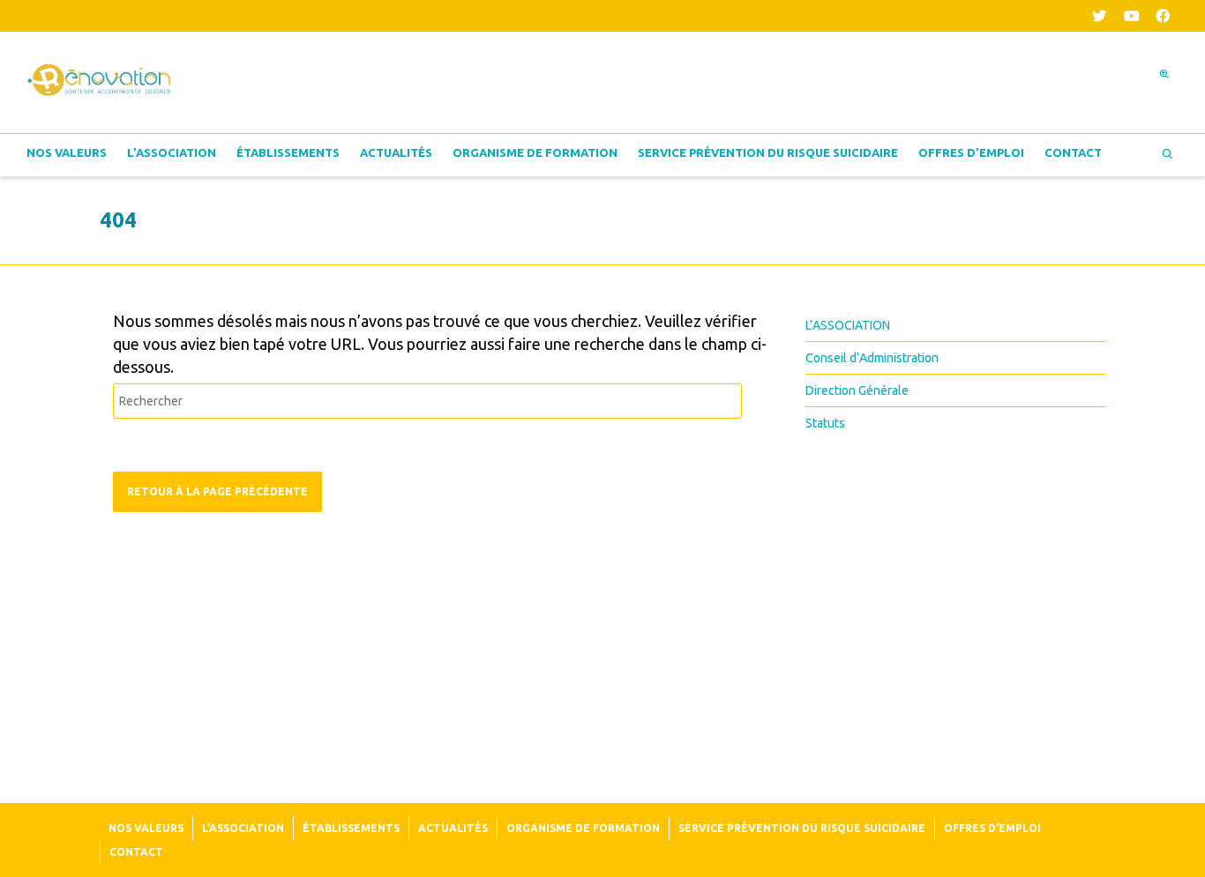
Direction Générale (857, 390)
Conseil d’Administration (872, 358)
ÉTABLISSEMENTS (288, 152)
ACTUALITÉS (396, 152)
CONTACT (1073, 152)
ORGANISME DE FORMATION (535, 152)
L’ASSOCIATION (171, 152)
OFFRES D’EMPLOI (971, 152)
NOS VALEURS (66, 152)
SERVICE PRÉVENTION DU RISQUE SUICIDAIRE (768, 152)
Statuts (825, 423)
